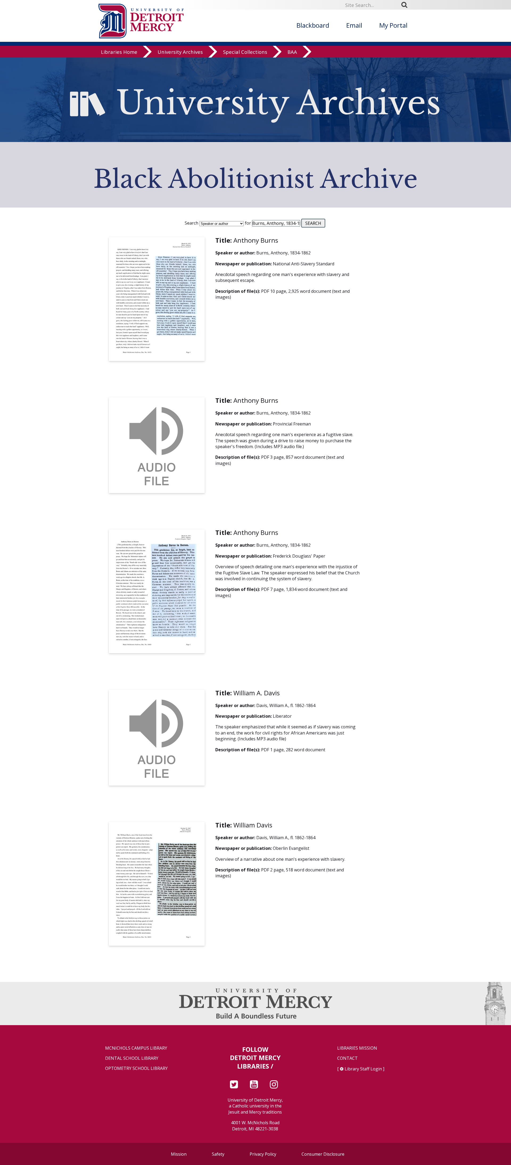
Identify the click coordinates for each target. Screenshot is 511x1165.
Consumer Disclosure (323, 1154)
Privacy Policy (263, 1154)
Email (354, 25)
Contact (347, 1058)
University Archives (180, 51)
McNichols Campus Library (136, 1048)
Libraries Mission (357, 1048)
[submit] (406, 5)
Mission (179, 1154)
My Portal (393, 25)
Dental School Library (131, 1058)
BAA (292, 51)
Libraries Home (119, 51)
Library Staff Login (363, 1069)
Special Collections (245, 51)
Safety (218, 1154)
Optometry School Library (136, 1068)
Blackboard (312, 25)
